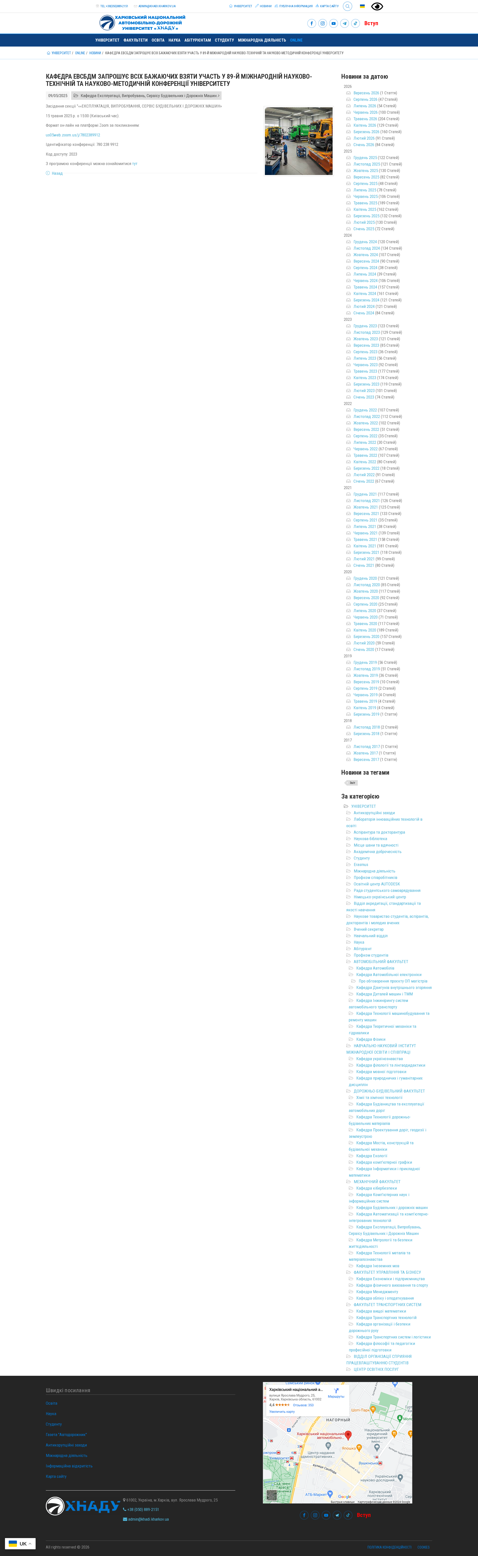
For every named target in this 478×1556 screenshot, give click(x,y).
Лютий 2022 (364, 474)
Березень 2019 (366, 714)
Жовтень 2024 (366, 254)
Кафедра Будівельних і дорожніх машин (392, 1207)
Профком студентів (371, 955)
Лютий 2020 (364, 642)
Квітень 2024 (365, 293)
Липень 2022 (365, 442)
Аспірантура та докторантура (379, 832)
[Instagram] (323, 23)
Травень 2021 (365, 539)
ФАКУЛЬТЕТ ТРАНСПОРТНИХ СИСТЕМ (387, 1304)
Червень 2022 (366, 448)
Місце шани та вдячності (376, 845)
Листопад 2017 (367, 746)
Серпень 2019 (365, 688)
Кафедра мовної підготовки (381, 1071)
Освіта (158, 40)
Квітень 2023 (365, 377)
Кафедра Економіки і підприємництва (390, 1278)
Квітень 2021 (365, 545)
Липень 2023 (365, 358)
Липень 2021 (365, 526)
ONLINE (296, 40)
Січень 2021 (364, 565)
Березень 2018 (366, 733)
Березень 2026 (366, 131)
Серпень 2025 (365, 183)
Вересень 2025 (366, 176)
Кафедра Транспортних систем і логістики (393, 1336)
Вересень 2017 (366, 759)
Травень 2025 (365, 202)
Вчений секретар (369, 929)
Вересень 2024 (366, 261)
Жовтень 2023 (366, 338)
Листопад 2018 (367, 727)
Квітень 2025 (365, 209)
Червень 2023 (366, 364)
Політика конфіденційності (389, 1547)
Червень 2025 (366, 196)
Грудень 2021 (365, 494)
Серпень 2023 (365, 351)
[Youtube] (334, 23)
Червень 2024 (366, 280)
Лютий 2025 (364, 222)
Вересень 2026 (366, 92)
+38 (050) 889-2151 (142, 1509)
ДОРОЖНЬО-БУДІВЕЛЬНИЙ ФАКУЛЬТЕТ (389, 1091)
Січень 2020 (364, 649)
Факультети (135, 40)
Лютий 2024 (364, 306)
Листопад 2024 (367, 248)
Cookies (424, 1547)
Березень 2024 (366, 299)
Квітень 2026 (365, 125)
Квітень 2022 (365, 461)
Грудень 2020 (365, 578)
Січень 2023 (364, 397)
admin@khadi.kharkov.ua (157, 6)
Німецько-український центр (380, 896)
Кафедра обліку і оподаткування (385, 1298)
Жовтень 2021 (366, 507)
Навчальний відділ (371, 935)
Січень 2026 (364, 144)
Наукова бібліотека (370, 838)
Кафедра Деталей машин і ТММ (384, 993)
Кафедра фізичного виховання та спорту (392, 1285)
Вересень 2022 (366, 429)
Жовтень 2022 (366, 422)
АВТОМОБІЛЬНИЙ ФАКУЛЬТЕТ (381, 961)
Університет (242, 6)
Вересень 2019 (366, 681)
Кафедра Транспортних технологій (386, 1317)
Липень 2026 (365, 105)
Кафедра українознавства (379, 1058)
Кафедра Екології (371, 1155)
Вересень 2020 (366, 597)
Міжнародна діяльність (262, 40)
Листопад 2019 (367, 668)
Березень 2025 (366, 215)
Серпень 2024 (365, 267)
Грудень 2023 (365, 325)
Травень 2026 (365, 118)
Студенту (224, 40)
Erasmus (361, 864)
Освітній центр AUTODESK (377, 883)
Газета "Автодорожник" (66, 1434)
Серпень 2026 (365, 99)
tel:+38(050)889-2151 (114, 6)
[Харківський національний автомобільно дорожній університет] (140, 21)
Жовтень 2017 (366, 752)
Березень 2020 (366, 636)
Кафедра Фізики (370, 1039)
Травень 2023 (365, 371)
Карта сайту (329, 6)
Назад (57, 173)
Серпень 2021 (365, 520)
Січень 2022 (364, 481)
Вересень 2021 (366, 513)
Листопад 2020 (367, 584)
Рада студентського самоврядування (387, 890)
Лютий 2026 (364, 138)
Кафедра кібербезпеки (376, 1188)
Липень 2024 (365, 274)
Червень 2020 (366, 617)
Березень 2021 (366, 552)
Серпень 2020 (365, 604)
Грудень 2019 (365, 662)
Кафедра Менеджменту (377, 1291)
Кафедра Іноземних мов (377, 1265)
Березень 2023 (366, 384)
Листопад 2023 (367, 332)
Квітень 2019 (365, 707)
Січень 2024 (364, 312)
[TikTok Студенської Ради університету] (355, 23)
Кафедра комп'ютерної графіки (384, 1162)
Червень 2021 (366, 532)
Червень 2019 (366, 694)
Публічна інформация (296, 6)
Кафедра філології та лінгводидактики (390, 1065)
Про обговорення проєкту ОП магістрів (393, 981)
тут (134, 163)
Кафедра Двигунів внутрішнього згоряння (394, 987)
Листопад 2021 (367, 500)
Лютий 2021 (364, 558)
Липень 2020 (365, 610)
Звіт (352, 783)
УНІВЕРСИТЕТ (363, 806)
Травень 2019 (365, 701)
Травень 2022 (365, 455)
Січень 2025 (364, 228)
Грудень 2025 (365, 157)
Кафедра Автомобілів (375, 968)
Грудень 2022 (365, 409)
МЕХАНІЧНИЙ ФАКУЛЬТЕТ (377, 1181)
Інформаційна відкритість (69, 1465)
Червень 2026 (366, 112)
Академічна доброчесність (378, 851)
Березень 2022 (366, 468)
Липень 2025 (365, 189)
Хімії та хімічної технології (379, 1097)
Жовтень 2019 (366, 675)
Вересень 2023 (366, 345)
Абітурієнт (363, 948)
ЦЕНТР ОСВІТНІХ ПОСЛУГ (376, 1369)
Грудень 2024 (365, 241)
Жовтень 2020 (366, 591)
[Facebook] (312, 23)
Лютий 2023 (364, 390)
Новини (265, 6)
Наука (174, 40)
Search (345, 2)
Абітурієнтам (197, 40)
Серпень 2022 (365, 435)
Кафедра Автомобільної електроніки (388, 974)
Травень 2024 (365, 287)
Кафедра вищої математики (381, 1311)
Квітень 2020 (365, 630)
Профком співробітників (375, 877)
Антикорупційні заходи (374, 812)
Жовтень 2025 (366, 170)
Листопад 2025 (367, 164)
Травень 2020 (365, 623)
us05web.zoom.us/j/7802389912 (73, 134)
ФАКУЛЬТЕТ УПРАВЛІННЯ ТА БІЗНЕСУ (387, 1272)
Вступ (371, 23)
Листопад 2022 (367, 416)
